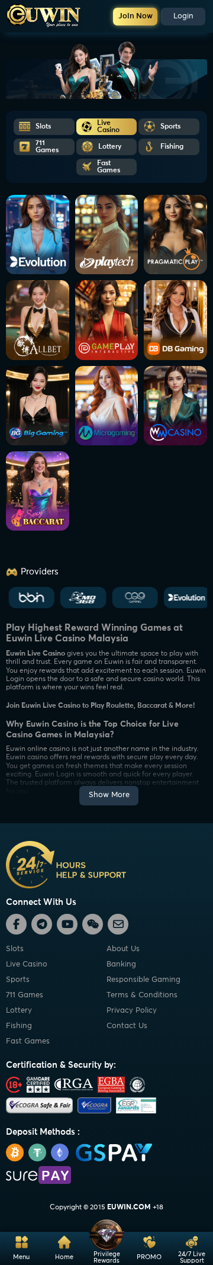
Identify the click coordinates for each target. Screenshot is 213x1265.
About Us (123, 949)
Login (183, 16)
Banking (121, 964)
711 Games (24, 995)
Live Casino (26, 964)
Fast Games (28, 1041)
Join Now (135, 16)
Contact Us (126, 1026)
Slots (15, 949)
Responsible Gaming (143, 980)
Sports (18, 980)
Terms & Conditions (142, 995)
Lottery (19, 1010)
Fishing (19, 1026)
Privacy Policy (131, 1010)
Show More (109, 795)
